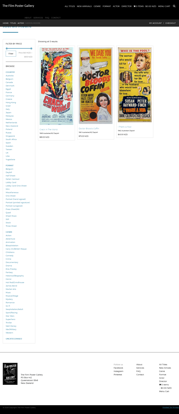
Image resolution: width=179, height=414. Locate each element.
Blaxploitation (12, 245)
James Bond (11, 286)
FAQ (47, 17)
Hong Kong (11, 102)
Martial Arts (11, 289)
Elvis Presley (11, 269)
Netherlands (11, 122)
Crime (8, 259)
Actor (116, 6)
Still (7, 219)
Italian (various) (12, 179)
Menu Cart (164, 6)
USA (8, 156)
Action (8, 235)
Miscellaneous (12, 192)
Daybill (9, 172)
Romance (10, 302)
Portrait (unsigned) (14, 206)
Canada (9, 82)
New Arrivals (84, 6)
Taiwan (9, 149)
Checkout (170, 23)
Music (8, 292)
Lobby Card (11, 182)
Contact (56, 17)
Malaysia (10, 116)
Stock (8, 222)
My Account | (156, 23)
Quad (8, 212)
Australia (10, 75)
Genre (97, 6)
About (27, 17)
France (9, 92)
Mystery (9, 299)
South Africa (11, 139)
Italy (8, 109)
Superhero (10, 319)
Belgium (9, 79)
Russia (8, 132)
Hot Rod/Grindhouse (15, 282)
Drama (9, 265)
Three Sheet (11, 226)
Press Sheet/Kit (12, 209)
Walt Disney (11, 326)
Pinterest (118, 374)
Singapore (10, 136)
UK (7, 153)
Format (107, 6)
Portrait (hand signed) (16, 199)
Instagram (118, 371)
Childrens (10, 252)
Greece (9, 99)
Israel (8, 106)
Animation (10, 242)
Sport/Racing (11, 312)
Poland (9, 129)
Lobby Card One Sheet (16, 186)
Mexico (9, 119)
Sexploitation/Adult (14, 309)
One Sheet (11, 196)
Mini (8, 189)
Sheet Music (11, 216)
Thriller (9, 323)
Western (9, 333)
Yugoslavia (10, 159)
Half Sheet (10, 176)
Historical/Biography (15, 276)
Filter (11, 53)
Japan (8, 112)
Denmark (10, 86)
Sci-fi (8, 306)
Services (38, 17)
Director (127, 6)
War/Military (11, 329)
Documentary (12, 262)
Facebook (118, 368)
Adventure (10, 239)
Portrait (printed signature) (18, 202)
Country (10, 72)
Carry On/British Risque (16, 249)
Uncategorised (14, 339)
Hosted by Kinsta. (170, 407)
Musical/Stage (12, 296)
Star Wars (10, 316)
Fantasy (9, 272)
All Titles (70, 6)
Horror (8, 279)
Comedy (9, 255)
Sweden (9, 146)
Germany (10, 96)
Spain (8, 143)
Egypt (8, 89)
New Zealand (12, 126)
